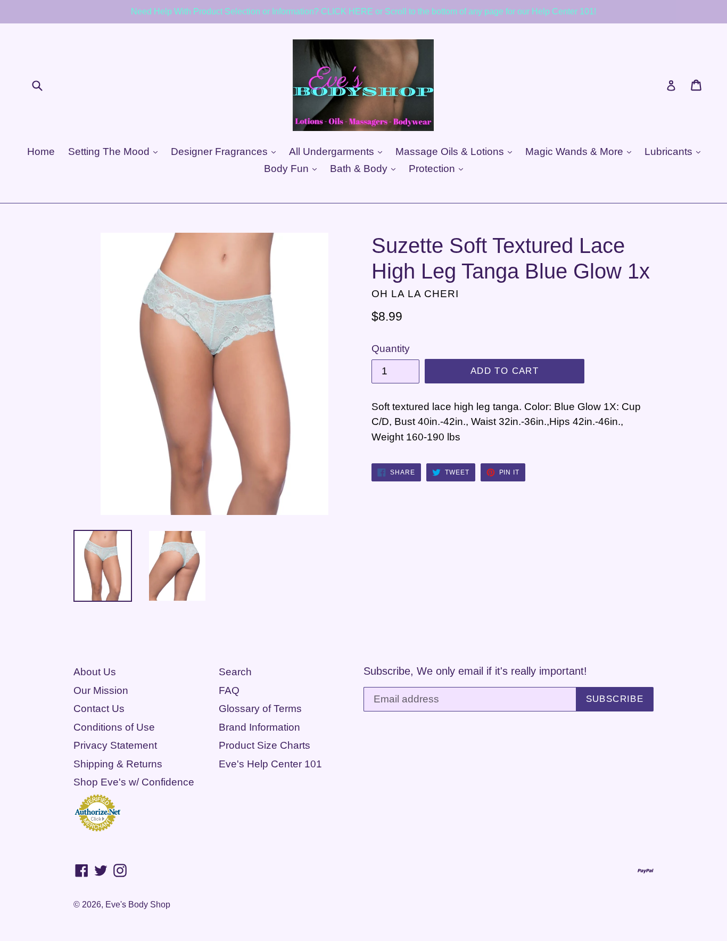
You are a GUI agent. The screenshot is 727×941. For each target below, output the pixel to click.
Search (235, 671)
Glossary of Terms (260, 708)
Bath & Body (360, 168)
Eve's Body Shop (137, 904)
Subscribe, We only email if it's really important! (475, 671)
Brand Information (259, 727)
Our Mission (100, 690)
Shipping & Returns (117, 764)
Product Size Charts (264, 745)
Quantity (390, 348)
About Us (94, 671)
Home (41, 151)
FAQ (229, 690)
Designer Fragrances (220, 151)
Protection (433, 168)
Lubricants (670, 151)
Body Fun (287, 168)
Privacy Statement (115, 745)
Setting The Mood (110, 151)
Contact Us (99, 708)
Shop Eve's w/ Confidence (133, 782)
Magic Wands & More (575, 151)
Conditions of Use (114, 727)
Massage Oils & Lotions (451, 151)
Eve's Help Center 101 (270, 764)
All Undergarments (333, 151)
